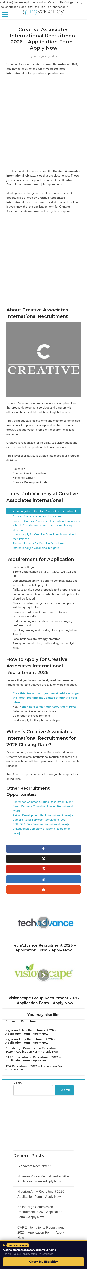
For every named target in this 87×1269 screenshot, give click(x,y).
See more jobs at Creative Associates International (43, 511)
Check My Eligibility (43, 1261)
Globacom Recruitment (22, 1021)
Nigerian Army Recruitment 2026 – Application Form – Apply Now (30, 1040)
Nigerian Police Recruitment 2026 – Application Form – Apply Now (30, 1031)
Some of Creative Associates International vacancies (46, 521)
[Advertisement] (43, 123)
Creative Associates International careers (39, 516)
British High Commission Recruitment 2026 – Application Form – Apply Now (32, 1049)
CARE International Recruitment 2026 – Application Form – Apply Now (33, 1058)
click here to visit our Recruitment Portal (49, 706)
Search (18, 1082)
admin (54, 56)
